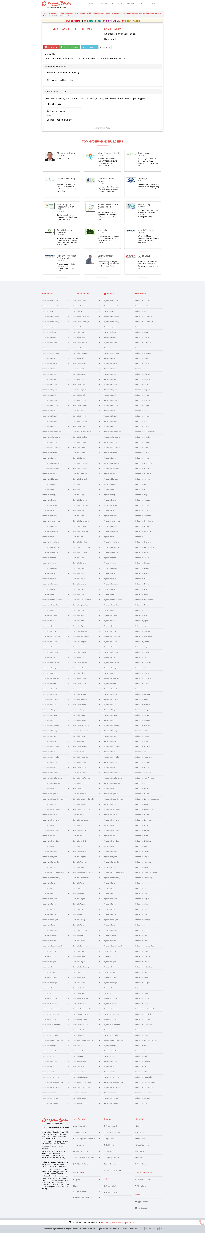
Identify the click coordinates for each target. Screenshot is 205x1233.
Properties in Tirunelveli (50, 1014)
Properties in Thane (49, 993)
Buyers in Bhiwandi (80, 421)
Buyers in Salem (78, 935)
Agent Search (110, 1139)
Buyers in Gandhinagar (81, 521)
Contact (153, 4)
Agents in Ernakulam (111, 505)
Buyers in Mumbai (79, 762)
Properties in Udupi (49, 1046)
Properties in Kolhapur (50, 668)
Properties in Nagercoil (50, 794)
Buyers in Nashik (79, 804)
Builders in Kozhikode (143, 678)
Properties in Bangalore (50, 379)
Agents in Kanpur (110, 647)
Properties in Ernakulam (50, 505)
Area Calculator (142, 1208)
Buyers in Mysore (79, 788)
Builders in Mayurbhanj (143, 726)
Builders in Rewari (142, 925)
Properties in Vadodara (50, 1051)
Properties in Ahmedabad (51, 316)
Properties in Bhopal (49, 426)
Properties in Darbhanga (50, 463)
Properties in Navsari (49, 815)
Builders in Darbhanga (143, 463)
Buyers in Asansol (79, 364)
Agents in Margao (110, 715)
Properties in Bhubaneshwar (52, 432)
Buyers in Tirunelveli (80, 1014)
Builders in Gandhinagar (144, 521)
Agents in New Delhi (111, 830)
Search (142, 4)
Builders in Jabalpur (142, 615)
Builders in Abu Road (143, 301)
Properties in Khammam (50, 652)
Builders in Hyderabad (143, 605)
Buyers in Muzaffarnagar (82, 778)
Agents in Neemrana (111, 820)
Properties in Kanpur (49, 647)
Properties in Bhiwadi (49, 416)
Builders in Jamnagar (142, 631)
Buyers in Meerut (79, 736)
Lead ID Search (111, 1164)
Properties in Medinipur (50, 731)
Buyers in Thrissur (79, 1004)
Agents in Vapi (109, 1056)
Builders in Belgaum (142, 390)
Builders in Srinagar (142, 983)
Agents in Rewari (110, 925)
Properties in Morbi (49, 752)
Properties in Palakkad (50, 851)
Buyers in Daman (79, 458)
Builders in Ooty (141, 846)
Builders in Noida (141, 836)
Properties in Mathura (49, 720)
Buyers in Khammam (80, 652)
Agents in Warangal (111, 1098)
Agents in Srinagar (110, 983)
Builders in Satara (141, 941)
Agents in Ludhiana (111, 699)
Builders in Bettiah (142, 395)
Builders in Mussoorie (143, 773)
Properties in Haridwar (50, 584)
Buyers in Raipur (79, 904)
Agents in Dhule (110, 484)
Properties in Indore (49, 610)
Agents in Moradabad (112, 747)
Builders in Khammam (143, 652)
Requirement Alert (112, 1192)
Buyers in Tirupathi (80, 1019)
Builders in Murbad (142, 768)
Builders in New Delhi (143, 830)
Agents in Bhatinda (111, 406)
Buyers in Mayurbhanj (81, 726)
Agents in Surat (109, 988)
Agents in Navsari (110, 815)
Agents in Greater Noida (112, 547)
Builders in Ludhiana (142, 699)
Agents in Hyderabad (111, 605)
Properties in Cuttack (49, 453)
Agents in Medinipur (111, 731)
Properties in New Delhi (50, 830)
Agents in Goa (109, 537)
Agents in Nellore (110, 825)
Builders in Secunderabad (144, 946)
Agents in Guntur (110, 558)
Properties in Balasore (49, 374)
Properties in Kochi (48, 657)
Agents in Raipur (110, 904)
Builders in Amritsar (142, 348)
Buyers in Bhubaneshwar (82, 432)
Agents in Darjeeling (111, 468)
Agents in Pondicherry (112, 878)
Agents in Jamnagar (111, 631)
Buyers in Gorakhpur (80, 542)
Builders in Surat (141, 988)
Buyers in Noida (78, 836)
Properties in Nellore (49, 825)
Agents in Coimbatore (112, 447)
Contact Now (52, 47)
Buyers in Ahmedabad (81, 316)
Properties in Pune (48, 883)
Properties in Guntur (49, 558)
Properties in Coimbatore (51, 447)
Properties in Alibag (49, 332)
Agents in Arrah (109, 358)
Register (77, 1180)
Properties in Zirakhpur (50, 1103)
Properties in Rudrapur (50, 930)
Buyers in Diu (78, 489)
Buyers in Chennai (79, 442)
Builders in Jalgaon (142, 626)
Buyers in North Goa (80, 841)
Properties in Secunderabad (52, 946)
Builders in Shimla (142, 951)
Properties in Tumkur (49, 1030)
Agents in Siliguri (110, 962)
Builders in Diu (140, 489)
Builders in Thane (141, 993)
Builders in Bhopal (142, 426)
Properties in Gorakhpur (50, 542)
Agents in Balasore (110, 374)
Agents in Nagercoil (111, 794)
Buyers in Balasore (79, 374)
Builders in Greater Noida (144, 547)
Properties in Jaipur (49, 621)
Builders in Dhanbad (142, 479)
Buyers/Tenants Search (113, 1132)
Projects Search (111, 1151)
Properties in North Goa (50, 841)
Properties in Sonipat (49, 977)
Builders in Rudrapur (143, 930)
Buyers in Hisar (78, 589)
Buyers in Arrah (78, 358)
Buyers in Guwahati (80, 568)
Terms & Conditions (144, 1180)
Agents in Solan (109, 972)
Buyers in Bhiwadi (79, 416)
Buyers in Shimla (79, 951)
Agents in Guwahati (111, 568)
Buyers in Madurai (79, 705)
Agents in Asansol (110, 364)
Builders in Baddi (141, 369)
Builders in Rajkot (141, 909)
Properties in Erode (48, 510)
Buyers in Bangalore (80, 379)
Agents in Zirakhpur (111, 1103)
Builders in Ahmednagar (144, 322)
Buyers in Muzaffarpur (81, 783)
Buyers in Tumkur (79, 1030)
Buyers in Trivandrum (81, 1025)
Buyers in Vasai (78, 1067)
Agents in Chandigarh (112, 437)
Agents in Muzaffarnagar (113, 778)
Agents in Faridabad (111, 516)
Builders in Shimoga (142, 956)
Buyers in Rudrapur (80, 930)
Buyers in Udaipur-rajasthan (83, 1040)
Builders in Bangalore (143, 379)
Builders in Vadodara (142, 1051)
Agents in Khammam (111, 652)
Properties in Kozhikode (50, 678)
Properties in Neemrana (50, 820)
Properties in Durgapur (50, 500)
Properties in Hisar (48, 589)
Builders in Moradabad (143, 747)
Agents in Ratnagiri (111, 920)
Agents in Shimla (110, 951)
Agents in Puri (109, 888)
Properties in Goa (48, 537)
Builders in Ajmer (141, 327)
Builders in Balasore (142, 374)
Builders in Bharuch (142, 400)
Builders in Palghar (142, 857)
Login (76, 1186)
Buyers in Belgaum (79, 390)
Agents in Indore (110, 610)
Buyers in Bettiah (79, 395)
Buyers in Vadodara (80, 1051)
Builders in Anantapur (143, 353)
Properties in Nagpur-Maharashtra (54, 799)
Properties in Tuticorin (50, 1035)
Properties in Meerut (49, 736)
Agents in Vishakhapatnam (113, 1082)
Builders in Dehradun (143, 474)
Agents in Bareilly (110, 385)
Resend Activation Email (83, 1197)
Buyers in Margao (79, 715)
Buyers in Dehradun (80, 474)
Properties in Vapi (48, 1056)
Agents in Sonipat (110, 977)
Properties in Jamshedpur (51, 636)
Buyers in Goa (78, 537)
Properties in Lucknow (49, 694)
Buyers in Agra (78, 311)
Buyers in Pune (78, 883)
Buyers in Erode (78, 510)
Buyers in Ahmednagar (81, 322)
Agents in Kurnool (110, 684)
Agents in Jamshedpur (112, 636)
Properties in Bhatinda (50, 406)
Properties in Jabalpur (49, 615)
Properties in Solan (48, 972)
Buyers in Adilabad (79, 306)
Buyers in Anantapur (80, 353)
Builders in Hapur (141, 579)
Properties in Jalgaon (49, 626)
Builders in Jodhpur (142, 642)
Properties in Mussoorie (50, 773)
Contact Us (141, 1139)
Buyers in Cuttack (79, 453)
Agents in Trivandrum (112, 1025)
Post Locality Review (81, 1164)
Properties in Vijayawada (50, 1077)
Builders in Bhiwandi (142, 421)
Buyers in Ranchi (79, 914)
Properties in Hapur (49, 579)
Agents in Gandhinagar (112, 521)
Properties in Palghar (49, 857)
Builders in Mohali (142, 741)
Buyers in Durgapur (80, 500)
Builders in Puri (140, 888)
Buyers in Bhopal (79, 426)
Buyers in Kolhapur (80, 668)
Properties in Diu (48, 489)
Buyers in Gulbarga (80, 552)
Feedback (140, 1151)
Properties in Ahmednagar (51, 322)
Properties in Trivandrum (51, 1025)
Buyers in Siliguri (79, 962)
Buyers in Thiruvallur (80, 998)
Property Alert (110, 1186)
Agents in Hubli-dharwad (113, 600)
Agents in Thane (110, 993)
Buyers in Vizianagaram (81, 1088)
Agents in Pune (109, 883)
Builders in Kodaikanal (143, 663)
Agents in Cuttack (110, 453)
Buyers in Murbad (79, 768)
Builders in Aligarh (142, 337)
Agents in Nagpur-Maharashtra (115, 799)
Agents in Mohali (110, 741)
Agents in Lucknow (110, 694)
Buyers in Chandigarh (81, 437)
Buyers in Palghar (79, 857)
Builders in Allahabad (143, 343)
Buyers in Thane (79, 993)
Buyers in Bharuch (79, 400)
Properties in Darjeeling (50, 468)
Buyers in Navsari (79, 815)
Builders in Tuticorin (142, 1035)
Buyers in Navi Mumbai (81, 809)
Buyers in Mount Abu (80, 757)
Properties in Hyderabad (50, 605)
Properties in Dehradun (50, 474)
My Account (117, 4)
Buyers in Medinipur (80, 731)
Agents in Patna (109, 867)
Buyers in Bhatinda (80, 406)
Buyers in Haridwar (80, 584)
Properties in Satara (49, 941)
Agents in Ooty (109, 846)
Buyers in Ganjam (79, 526)
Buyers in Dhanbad (80, 479)
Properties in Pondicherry (51, 878)
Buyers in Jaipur (78, 621)
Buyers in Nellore (79, 825)
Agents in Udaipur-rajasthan (114, 1040)
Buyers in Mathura (79, 720)
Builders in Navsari (142, 815)
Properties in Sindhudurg (51, 967)
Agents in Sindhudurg (112, 967)
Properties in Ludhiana (50, 699)
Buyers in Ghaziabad (80, 531)
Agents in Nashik (110, 804)
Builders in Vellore (142, 1072)
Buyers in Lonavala (79, 689)
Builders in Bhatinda (142, 406)
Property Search (111, 1126)
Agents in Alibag (110, 332)
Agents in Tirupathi (111, 1019)
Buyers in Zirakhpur (80, 1103)
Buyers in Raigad (79, 893)
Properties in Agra (48, 311)
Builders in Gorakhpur (143, 542)
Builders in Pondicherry (143, 878)
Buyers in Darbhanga (80, 463)
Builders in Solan (141, 972)
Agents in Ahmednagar (112, 322)
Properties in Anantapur (50, 353)
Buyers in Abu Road (80, 301)
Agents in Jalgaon (110, 626)
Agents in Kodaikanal (111, 663)
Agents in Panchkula (111, 862)
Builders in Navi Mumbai (144, 809)
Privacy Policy (141, 1186)
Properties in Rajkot (49, 909)
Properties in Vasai (48, 1067)
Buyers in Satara (79, 941)
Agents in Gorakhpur (111, 542)
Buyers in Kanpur (79, 647)
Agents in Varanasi (110, 1061)
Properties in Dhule (49, 484)
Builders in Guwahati (142, 568)
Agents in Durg (109, 495)
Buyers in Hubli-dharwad (82, 600)
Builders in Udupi (141, 1046)
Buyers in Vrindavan (80, 1093)
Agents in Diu (109, 489)
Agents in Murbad (110, 768)
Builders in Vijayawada (143, 1077)
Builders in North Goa (143, 841)
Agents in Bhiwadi (110, 416)
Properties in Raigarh (49, 899)
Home (91, 4)
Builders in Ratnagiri (142, 920)
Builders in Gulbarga (142, 552)
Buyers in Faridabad (80, 516)
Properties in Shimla (49, 951)
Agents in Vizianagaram (112, 1088)
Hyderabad (53, 13)
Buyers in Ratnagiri (80, 920)
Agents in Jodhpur (110, 642)
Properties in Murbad (49, 768)
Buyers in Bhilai (78, 411)
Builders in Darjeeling (143, 468)
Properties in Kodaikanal (50, 663)
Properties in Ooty (48, 846)
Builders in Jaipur (141, 621)
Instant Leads (79, 1145)
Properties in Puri (48, 888)
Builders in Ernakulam (143, 505)
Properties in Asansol (49, 364)
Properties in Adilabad (50, 306)
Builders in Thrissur (142, 1004)
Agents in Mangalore (111, 710)
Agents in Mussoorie (111, 773)
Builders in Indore (141, 610)
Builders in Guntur (142, 558)
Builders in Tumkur (142, 1030)
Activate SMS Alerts (81, 1151)
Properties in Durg (48, 495)
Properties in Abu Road (50, 301)
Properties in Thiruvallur (50, 998)
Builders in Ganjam (142, 526)
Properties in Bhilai (48, 411)
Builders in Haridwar (142, 584)
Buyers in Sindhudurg (81, 967)
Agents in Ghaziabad (111, 531)
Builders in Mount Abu (143, 757)
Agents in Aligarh (110, 337)
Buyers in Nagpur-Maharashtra (84, 799)
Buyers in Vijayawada (80, 1077)
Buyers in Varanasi (79, 1061)
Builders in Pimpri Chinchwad (146, 872)
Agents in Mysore (110, 788)
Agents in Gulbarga (111, 552)
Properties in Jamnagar (50, 631)
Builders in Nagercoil (142, 794)
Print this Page (103, 127)
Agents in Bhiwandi (111, 421)
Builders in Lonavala (142, 689)
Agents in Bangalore (111, 379)
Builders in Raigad (142, 893)
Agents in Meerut (110, 736)
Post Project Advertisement (84, 1158)
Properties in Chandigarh (51, 437)
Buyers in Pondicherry (81, 878)
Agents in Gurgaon (110, 563)
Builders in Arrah (141, 358)
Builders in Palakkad (142, 851)
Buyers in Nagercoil (80, 794)
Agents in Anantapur (111, 353)
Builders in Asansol (142, 364)
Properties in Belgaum (50, 390)
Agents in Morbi (110, 752)
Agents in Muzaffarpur (112, 783)
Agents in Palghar (110, 857)
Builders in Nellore (142, 825)
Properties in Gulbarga (50, 552)
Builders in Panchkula (143, 862)
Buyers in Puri (78, 888)
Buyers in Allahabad (80, 343)
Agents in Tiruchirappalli (113, 1009)
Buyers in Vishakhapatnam (82, 1082)
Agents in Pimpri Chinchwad (114, 872)
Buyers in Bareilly (79, 385)
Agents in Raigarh (110, 899)
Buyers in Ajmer (78, 327)
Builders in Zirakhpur (143, 1103)
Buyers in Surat (78, 988)
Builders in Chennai (142, 442)
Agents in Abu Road (111, 301)
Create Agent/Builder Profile (84, 1139)
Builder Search (110, 1145)
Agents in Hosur (110, 594)
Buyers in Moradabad (80, 747)
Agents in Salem (110, 935)
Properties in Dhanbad (50, 479)
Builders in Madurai (142, 705)
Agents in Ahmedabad (112, 316)
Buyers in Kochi (78, 657)
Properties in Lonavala (50, 689)
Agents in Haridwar (111, 584)
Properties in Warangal (50, 1098)
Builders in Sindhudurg (143, 967)
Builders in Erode (141, 510)
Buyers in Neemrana (80, 820)
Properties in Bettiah (49, 395)
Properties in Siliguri (49, 962)
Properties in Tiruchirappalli (52, 1009)
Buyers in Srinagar (79, 983)
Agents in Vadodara (111, 1051)
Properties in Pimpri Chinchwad (53, 872)
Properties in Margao (49, 715)
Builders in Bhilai (141, 411)
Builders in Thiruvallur (143, 998)
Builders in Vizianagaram (144, 1088)
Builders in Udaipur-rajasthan (146, 1040)
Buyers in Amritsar (79, 348)
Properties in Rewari (49, 925)
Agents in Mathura (110, 720)
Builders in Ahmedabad (143, 316)
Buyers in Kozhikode (80, 678)
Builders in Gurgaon (142, 563)
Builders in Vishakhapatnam (145, 1082)
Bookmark (106, 47)
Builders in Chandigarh (143, 437)
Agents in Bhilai (109, 411)
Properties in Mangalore (50, 710)
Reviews (140, 1158)
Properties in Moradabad (51, 747)
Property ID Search (112, 1158)
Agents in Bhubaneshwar (113, 432)
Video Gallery (142, 1164)
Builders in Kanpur (142, 647)
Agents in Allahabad (111, 343)
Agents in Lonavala (111, 689)
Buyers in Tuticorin (79, 1035)
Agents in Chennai (110, 442)
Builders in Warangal (142, 1098)
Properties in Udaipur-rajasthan (53, 1040)
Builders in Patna (141, 867)
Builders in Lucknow (142, 694)
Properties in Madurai (49, 705)
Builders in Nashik (142, 804)
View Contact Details (70, 47)
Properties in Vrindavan (50, 1093)
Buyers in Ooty (78, 846)
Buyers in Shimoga (79, 956)
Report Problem (90, 47)
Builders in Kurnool (142, 684)
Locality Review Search (113, 1170)
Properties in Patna (48, 867)
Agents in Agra (109, 311)
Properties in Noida (49, 836)
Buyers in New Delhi (80, 830)
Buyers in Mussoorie (80, 773)
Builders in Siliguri (142, 962)
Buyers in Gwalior (79, 573)
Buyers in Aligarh (79, 337)
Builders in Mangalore (143, 710)
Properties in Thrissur (49, 1004)
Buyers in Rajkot (78, 909)
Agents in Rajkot (110, 909)
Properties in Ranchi (49, 914)
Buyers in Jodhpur (79, 642)
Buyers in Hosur (78, 594)
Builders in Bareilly (142, 385)
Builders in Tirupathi (142, 1019)
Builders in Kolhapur (142, 668)
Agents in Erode (109, 510)
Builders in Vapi (141, 1056)
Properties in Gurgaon (49, 563)
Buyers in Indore (79, 610)
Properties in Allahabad (50, 343)
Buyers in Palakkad (79, 851)
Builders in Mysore (142, 788)
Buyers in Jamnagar (80, 631)
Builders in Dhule (141, 484)
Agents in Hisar (109, 589)
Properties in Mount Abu (50, 757)
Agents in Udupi (110, 1046)
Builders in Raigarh (142, 899)
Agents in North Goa (111, 841)
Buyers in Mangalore (80, 710)
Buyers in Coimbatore (80, 447)
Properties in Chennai (49, 442)
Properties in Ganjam (49, 526)
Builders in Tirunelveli (143, 1014)
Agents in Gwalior (110, 573)
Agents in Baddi (109, 369)
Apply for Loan (142, 1202)
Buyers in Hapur (79, 579)
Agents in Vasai (109, 1067)
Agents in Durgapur (111, 500)
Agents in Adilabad (111, 306)
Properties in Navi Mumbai (51, 809)
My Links (130, 4)
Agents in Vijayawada (111, 1077)
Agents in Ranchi (110, 914)
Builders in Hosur (141, 594)
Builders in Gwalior (142, 573)
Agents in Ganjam (110, 526)
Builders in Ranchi (142, 914)
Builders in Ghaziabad (143, 531)
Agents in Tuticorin (111, 1035)
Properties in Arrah (48, 358)
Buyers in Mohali (79, 741)
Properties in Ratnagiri (50, 920)
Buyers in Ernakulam (80, 505)
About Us (140, 1132)
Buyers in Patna (78, 867)
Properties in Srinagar (49, 983)
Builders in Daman (142, 458)
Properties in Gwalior (49, 573)
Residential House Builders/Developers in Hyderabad (141, 13)
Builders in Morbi (141, 752)
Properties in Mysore (49, 788)
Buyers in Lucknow (79, 694)
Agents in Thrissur (110, 1004)
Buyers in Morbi (78, 752)
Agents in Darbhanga (111, 463)
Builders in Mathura (142, 720)
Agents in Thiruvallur (111, 998)
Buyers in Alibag (79, 332)
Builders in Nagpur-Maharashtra (147, 799)
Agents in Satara (110, 941)
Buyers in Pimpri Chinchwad (83, 872)
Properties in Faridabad (50, 516)
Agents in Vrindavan (111, 1093)
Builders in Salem (141, 935)
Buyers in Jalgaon (79, 626)
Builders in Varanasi (142, 1061)
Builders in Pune (141, 883)
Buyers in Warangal (80, 1098)
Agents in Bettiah (110, 395)
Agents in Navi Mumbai (112, 809)
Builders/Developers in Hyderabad (72, 13)
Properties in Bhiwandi (50, 421)
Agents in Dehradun (111, 474)
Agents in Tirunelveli (111, 1014)
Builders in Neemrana (143, 820)
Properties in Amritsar (49, 348)
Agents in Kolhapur (111, 668)
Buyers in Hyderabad (80, 605)
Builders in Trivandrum (143, 1025)
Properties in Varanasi (49, 1061)
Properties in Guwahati (50, 568)
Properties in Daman (49, 458)
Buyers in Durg (78, 495)
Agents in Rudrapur (111, 930)
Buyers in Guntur (79, 558)
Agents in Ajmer (110, 327)
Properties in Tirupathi (50, 1019)
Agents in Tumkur (110, 1030)
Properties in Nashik (49, 804)
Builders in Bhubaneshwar (144, 432)
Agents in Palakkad (111, 851)
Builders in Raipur (141, 904)
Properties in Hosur (49, 594)
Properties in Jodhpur (49, 642)
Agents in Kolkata (110, 673)
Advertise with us (143, 1145)
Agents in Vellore (110, 1072)
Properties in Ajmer (49, 327)
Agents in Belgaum (111, 390)
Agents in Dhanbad (111, 479)
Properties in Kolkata (49, 673)
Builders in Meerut (142, 736)
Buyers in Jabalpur (79, 615)
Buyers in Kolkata (79, 673)
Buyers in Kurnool (79, 684)
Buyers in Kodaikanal (80, 663)
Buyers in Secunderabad (82, 946)
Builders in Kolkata (142, 673)
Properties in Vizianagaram (51, 1088)
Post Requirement (81, 1132)
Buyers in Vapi (78, 1056)
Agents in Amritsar (110, 348)
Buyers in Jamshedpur (81, 636)
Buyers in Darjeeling (80, 468)
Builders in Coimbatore (143, 447)
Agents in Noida (110, 836)
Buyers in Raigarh (79, 899)
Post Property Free (80, 1126)
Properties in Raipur (49, 904)
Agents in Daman (110, 458)
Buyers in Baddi (78, 369)
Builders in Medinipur (143, 731)
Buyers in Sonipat (79, 977)
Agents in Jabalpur (110, 615)
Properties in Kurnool (49, 684)
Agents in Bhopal (110, 426)
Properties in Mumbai (49, 762)
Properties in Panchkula (50, 862)
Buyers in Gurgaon (79, 563)
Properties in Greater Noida (51, 547)
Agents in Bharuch (110, 400)
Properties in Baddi (48, 369)
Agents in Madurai (110, 705)
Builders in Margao (142, 715)
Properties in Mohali (49, 741)
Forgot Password (80, 1192)
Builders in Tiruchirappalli (144, 1009)
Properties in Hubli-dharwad (52, 600)
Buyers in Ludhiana (80, 699)
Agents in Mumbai (110, 762)
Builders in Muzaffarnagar (144, 778)
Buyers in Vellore (79, 1072)
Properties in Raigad (49, 893)
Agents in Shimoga (110, 956)
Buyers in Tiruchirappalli (82, 1009)
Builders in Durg (141, 495)
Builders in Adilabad (142, 306)
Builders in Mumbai (142, 762)
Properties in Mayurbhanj (51, 726)
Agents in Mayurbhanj (112, 726)
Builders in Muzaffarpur (144, 783)
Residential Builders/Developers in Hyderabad (103, 13)
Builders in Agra (141, 311)
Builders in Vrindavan (143, 1093)
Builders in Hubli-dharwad (144, 600)
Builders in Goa (140, 537)
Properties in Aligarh (49, 337)
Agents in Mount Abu (111, 757)
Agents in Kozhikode (111, 678)
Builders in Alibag (141, 332)
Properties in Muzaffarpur (51, 783)
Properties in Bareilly (49, 385)
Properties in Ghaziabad (50, 531)
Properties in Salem (49, 935)
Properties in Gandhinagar (51, 521)
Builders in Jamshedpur (143, 636)
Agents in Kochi (109, 657)
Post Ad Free (102, 4)
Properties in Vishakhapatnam (52, 1082)
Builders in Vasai (141, 1067)
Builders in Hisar (141, 589)
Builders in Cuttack (142, 453)
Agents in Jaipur (110, 621)
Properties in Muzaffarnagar (52, 778)
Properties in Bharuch (49, 400)
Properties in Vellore (49, 1072)
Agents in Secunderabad (113, 946)
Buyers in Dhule (78, 484)
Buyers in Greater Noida (81, 547)
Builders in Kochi (141, 657)
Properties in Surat (48, 988)
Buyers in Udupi (78, 1046)
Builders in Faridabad (143, 516)
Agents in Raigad (110, 893)
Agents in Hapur (110, 579)
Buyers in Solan (78, 972)
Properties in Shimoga (49, 956)
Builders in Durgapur (143, 500)
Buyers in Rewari (79, 925)
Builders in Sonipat (142, 977)
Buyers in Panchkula (80, 862)
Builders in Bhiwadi (142, 416)
